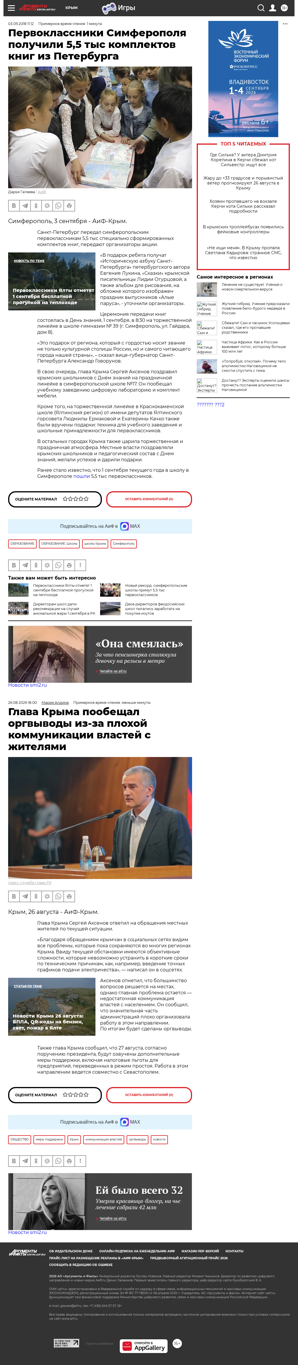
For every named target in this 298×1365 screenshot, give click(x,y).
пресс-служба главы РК (30, 882)
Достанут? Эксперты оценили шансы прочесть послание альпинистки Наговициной (255, 385)
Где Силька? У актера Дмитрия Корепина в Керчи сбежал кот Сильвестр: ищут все (243, 160)
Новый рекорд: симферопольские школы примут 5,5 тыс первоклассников (156, 590)
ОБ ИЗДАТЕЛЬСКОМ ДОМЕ (71, 1251)
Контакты (234, 1251)
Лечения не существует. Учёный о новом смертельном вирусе (252, 286)
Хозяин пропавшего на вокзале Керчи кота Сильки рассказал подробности (243, 206)
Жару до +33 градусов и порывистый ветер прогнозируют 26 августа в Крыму (243, 183)
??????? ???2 (210, 405)
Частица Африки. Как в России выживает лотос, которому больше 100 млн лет (254, 347)
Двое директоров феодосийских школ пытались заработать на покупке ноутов (155, 609)
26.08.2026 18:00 (22, 702)
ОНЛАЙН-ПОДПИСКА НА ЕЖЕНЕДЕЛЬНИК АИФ (137, 1251)
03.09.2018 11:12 (21, 23)
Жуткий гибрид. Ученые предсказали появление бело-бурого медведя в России (256, 308)
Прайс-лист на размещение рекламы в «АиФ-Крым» (96, 1258)
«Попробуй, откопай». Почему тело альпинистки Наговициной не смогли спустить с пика (254, 366)
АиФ (42, 192)
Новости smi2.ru (27, 685)
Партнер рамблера (99, 1343)
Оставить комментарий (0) (149, 499)
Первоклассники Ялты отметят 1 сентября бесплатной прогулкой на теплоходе (63, 590)
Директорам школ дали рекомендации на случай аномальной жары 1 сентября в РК (64, 609)
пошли (81, 476)
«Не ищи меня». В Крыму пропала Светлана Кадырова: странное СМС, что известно (243, 252)
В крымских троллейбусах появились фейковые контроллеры (243, 229)
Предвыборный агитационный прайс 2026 (189, 1258)
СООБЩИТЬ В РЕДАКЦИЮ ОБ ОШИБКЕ (81, 1265)
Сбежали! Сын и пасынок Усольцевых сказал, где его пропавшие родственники (256, 327)
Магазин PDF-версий (200, 1251)
